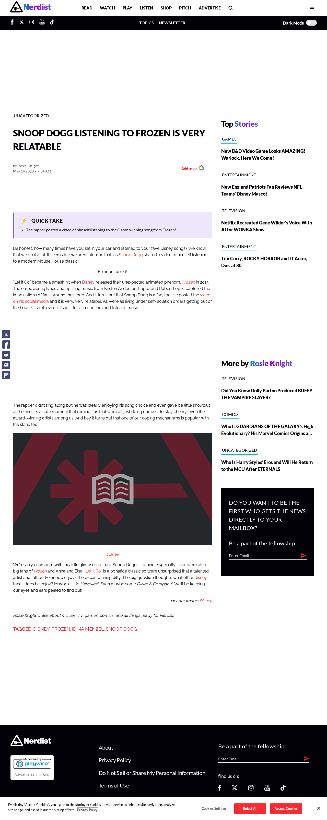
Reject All (250, 808)
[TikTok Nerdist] (52, 22)
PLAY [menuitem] (127, 7)
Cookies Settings (214, 808)
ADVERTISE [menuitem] (210, 7)
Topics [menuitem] (146, 22)
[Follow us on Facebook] (219, 789)
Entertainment (239, 174)
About (106, 747)
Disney (88, 282)
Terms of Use (114, 785)
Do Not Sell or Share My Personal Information (152, 772)
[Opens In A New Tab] (32, 763)
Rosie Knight (28, 166)
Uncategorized (31, 115)
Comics (230, 414)
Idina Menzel (88, 629)
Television (234, 210)
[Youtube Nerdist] (42, 22)
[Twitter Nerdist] (22, 22)
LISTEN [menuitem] (146, 7)
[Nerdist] (30, 7)
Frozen (61, 629)
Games (229, 138)
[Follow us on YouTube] (267, 789)
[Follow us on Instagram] (251, 789)
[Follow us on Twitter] (234, 789)
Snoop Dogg (131, 255)
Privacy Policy (115, 760)
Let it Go (93, 571)
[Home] (30, 745)
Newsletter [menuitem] (172, 22)
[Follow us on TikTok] (283, 789)
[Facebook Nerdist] (13, 22)
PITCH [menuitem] (185, 7)
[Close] (318, 808)
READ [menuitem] (86, 7)
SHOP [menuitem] (166, 7)
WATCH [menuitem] (107, 7)
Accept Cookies (286, 808)
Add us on (188, 169)
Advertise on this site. (32, 775)
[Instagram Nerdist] (32, 22)
